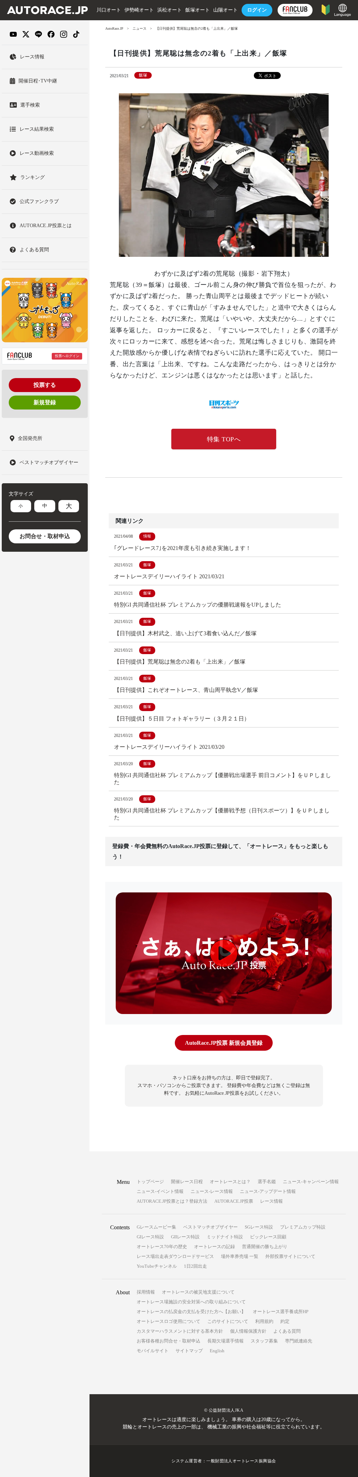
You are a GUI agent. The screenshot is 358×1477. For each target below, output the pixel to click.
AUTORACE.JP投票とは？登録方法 (172, 1201)
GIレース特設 (150, 1236)
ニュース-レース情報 (212, 1191)
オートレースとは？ (230, 1181)
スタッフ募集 (264, 1341)
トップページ (150, 1181)
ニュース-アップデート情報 (268, 1191)
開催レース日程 (187, 1181)
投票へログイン (67, 356)
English (217, 1350)
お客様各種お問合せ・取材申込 (168, 1341)
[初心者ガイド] (325, 9)
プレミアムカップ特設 (302, 1227)
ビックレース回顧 (268, 1236)
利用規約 (264, 1321)
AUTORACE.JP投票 (233, 1201)
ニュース (139, 28)
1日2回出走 (195, 1266)
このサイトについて (227, 1321)
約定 (284, 1321)
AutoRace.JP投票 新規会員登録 (224, 1043)
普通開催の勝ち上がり (264, 1246)
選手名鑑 (267, 1181)
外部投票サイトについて (290, 1256)
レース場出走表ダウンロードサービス (175, 1256)
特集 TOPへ (224, 439)
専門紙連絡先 (298, 1341)
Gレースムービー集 (156, 1227)
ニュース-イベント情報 (160, 1191)
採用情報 (146, 1292)
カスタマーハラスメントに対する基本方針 (180, 1331)
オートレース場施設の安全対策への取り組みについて (191, 1301)
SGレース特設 (259, 1227)
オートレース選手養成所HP (280, 1311)
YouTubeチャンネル (157, 1266)
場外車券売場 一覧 (239, 1256)
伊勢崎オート (139, 10)
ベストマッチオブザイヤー (210, 1227)
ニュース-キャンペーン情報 (311, 1181)
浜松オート (169, 10)
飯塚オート (197, 10)
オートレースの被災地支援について (198, 1292)
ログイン (257, 10)
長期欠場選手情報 (225, 1341)
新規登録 (45, 402)
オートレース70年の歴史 (162, 1246)
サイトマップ (189, 1350)
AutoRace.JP (114, 28)
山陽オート (225, 10)
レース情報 (271, 1201)
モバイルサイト (153, 1350)
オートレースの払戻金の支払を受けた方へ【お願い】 (191, 1311)
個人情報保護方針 (248, 1331)
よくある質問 (287, 1331)
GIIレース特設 (185, 1236)
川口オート (108, 10)
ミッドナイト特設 (225, 1236)
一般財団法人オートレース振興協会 (241, 1460)
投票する (45, 385)
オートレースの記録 (214, 1246)
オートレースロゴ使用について (168, 1321)
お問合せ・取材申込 (45, 536)
